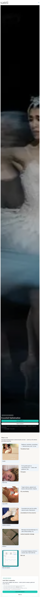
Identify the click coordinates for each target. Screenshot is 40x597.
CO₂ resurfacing (24, 491)
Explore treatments (20, 423)
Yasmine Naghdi (6, 428)
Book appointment (20, 420)
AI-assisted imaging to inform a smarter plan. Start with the (29, 551)
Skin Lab (22, 555)
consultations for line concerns (28, 512)
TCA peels (23, 472)
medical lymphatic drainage (27, 534)
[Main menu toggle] (38, 2)
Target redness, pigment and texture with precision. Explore (29, 488)
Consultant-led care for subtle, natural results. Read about (29, 509)
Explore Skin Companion (20, 591)
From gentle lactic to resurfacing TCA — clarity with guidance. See (29, 467)
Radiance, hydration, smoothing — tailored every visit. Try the (29, 445)
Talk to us (20, 594)
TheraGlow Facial (24, 449)
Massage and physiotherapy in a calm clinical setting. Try (29, 530)
